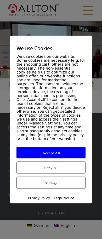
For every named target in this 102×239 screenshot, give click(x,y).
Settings (51, 182)
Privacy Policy (39, 198)
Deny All (51, 167)
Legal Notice (64, 198)
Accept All (51, 152)
